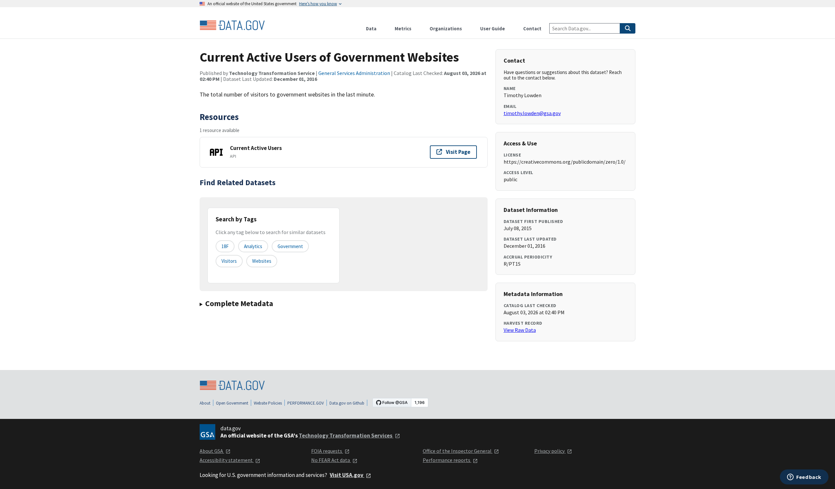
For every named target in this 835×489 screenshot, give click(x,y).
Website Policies (268, 403)
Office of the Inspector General (458, 451)
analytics (253, 246)
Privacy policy (550, 451)
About (205, 403)
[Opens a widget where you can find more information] (804, 477)
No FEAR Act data (331, 460)
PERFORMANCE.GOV (305, 403)
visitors (229, 261)
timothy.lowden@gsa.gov (532, 113)
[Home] (232, 25)
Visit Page (458, 152)
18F (225, 246)
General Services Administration (354, 73)
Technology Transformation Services (346, 435)
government (290, 246)
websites (261, 261)
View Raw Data (520, 330)
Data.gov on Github (346, 403)
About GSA (212, 451)
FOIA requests (327, 451)
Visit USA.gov (347, 475)
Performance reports (447, 460)
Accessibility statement (227, 460)
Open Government (232, 403)
